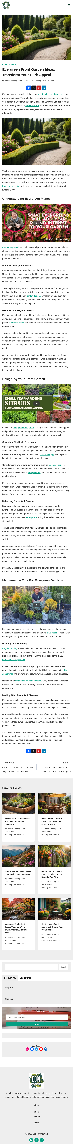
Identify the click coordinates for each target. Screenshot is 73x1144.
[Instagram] (42, 1140)
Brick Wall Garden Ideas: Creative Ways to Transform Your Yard (17, 767)
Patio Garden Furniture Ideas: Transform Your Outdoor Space (51, 821)
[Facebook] (31, 1140)
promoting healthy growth (13, 659)
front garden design (11, 186)
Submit (37, 1024)
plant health (52, 633)
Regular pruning (9, 648)
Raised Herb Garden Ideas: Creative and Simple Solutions (17, 821)
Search (63, 967)
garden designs (34, 296)
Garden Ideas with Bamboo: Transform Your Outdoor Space (56, 767)
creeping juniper (56, 465)
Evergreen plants (10, 247)
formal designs (47, 454)
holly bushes (34, 472)
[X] (36, 1140)
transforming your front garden (51, 94)
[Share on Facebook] (28, 88)
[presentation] (18, 803)
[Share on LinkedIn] (44, 88)
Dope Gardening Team (13, 81)
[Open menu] (69, 5)
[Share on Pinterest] (38, 88)
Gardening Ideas (9, 65)
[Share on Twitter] (33, 88)
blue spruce (31, 517)
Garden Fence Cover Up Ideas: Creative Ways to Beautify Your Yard (52, 874)
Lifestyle (36, 1116)
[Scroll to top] (67, 1134)
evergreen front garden (23, 427)
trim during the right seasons (28, 681)
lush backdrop (32, 105)
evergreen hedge (16, 323)
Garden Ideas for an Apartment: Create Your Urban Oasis (52, 927)
